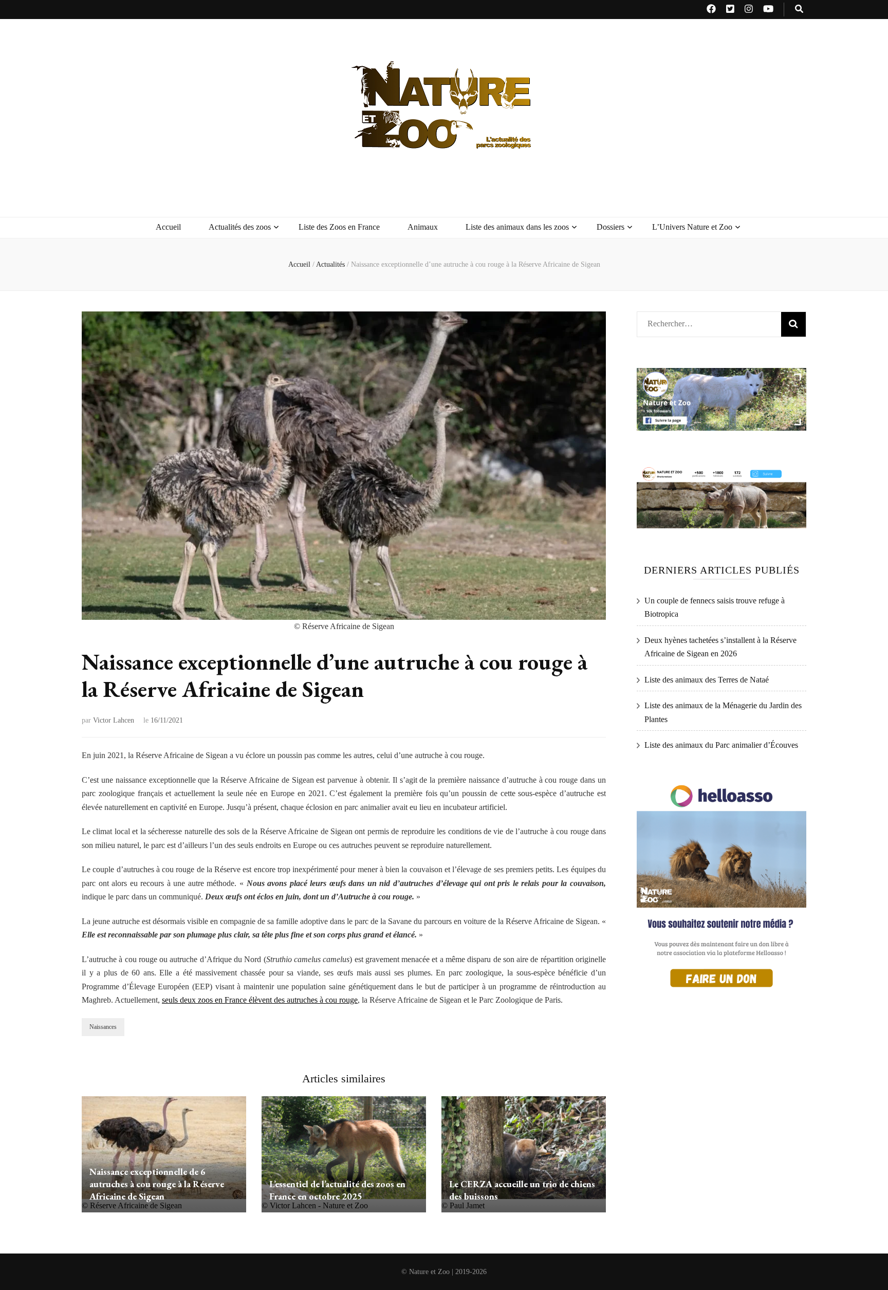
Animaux (423, 227)
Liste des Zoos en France (339, 227)
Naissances (103, 1026)
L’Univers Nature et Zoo (692, 227)
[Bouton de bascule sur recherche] (799, 9)
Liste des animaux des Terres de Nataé (706, 679)
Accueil (168, 227)
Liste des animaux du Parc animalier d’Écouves (721, 745)
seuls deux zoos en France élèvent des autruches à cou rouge (260, 1000)
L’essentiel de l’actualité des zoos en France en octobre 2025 (337, 1190)
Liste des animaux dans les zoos (517, 227)
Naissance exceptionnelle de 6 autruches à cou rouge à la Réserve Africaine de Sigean (156, 1184)
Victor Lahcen (113, 720)
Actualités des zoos (240, 227)
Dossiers (610, 227)
